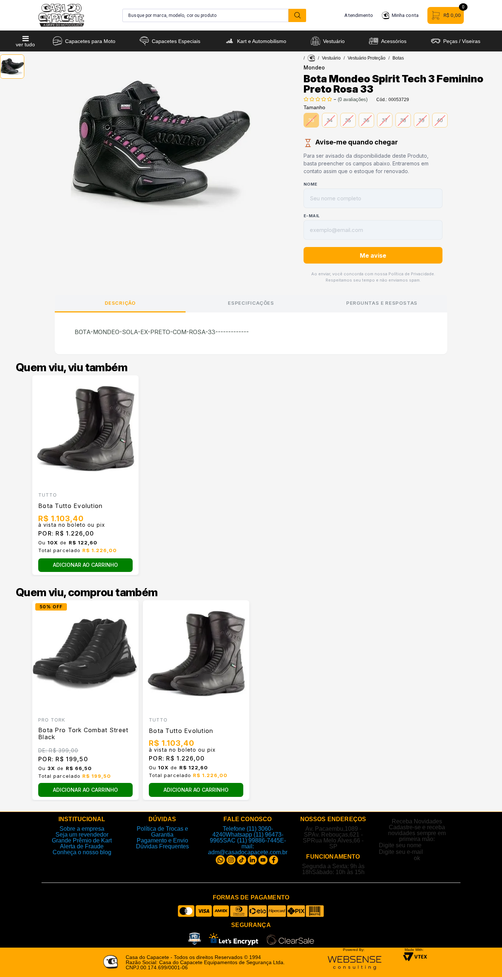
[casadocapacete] (311, 58)
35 (348, 120)
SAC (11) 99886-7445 (251, 840)
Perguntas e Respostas (381, 303)
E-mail (312, 216)
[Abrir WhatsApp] (484, 958)
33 (311, 120)
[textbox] (205, 15)
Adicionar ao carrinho (85, 565)
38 (403, 120)
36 (366, 120)
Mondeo (314, 67)
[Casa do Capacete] (61, 15)
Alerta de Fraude (82, 846)
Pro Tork (51, 720)
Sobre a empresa (82, 829)
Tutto (47, 495)
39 (421, 120)
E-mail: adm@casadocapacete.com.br (247, 846)
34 (330, 120)
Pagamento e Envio (162, 840)
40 (440, 120)
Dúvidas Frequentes (162, 846)
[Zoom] (12, 66)
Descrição (120, 303)
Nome (311, 184)
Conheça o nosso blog (82, 852)
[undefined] (161, 144)
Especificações (251, 303)
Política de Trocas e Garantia (162, 832)
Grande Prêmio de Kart (82, 840)
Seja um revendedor (81, 834)
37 (385, 120)
